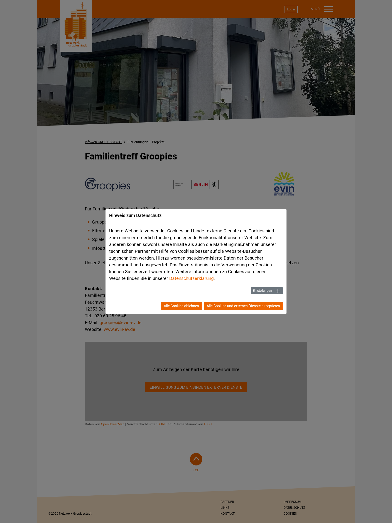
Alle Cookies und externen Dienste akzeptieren (243, 306)
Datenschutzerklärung (191, 278)
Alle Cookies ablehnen (181, 306)
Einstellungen (262, 290)
